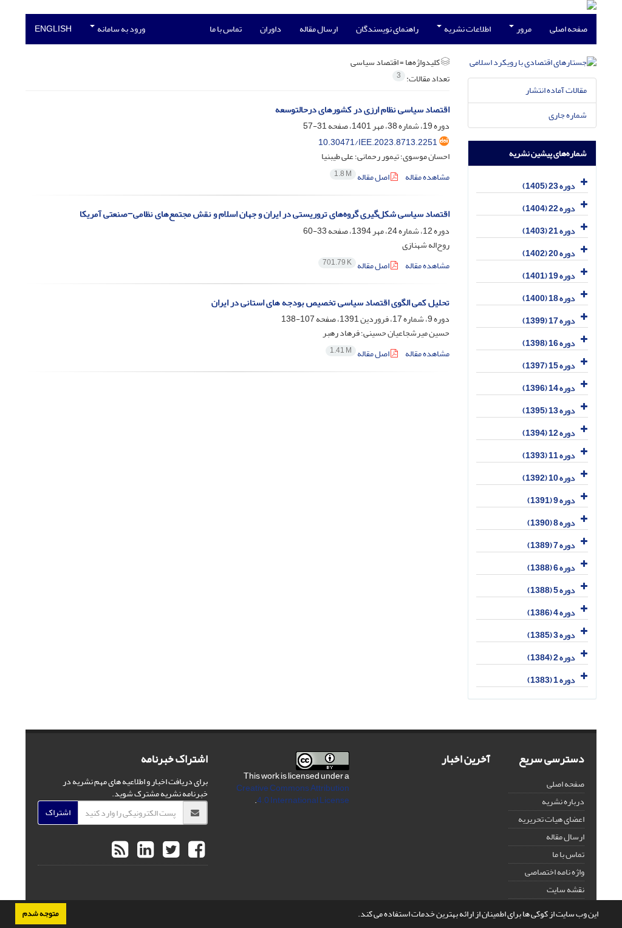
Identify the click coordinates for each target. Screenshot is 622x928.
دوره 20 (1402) (548, 253)
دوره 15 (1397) (548, 365)
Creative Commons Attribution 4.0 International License (292, 794)
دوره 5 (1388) (551, 590)
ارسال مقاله (318, 29)
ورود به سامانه (120, 29)
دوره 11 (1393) (548, 455)
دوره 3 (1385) (551, 635)
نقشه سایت (565, 889)
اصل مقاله (362, 177)
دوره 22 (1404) (548, 208)
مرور (523, 29)
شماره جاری (568, 115)
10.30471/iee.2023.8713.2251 (377, 142)
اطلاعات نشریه (467, 29)
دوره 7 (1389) (551, 545)
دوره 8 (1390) (551, 523)
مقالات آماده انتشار (556, 90)
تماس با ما (226, 29)
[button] (355, 915)
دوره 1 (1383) (551, 680)
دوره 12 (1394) (548, 433)
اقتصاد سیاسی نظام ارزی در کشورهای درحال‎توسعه (362, 109)
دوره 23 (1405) (548, 186)
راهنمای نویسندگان (387, 29)
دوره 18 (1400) (548, 298)
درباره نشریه (563, 801)
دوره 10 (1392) (548, 478)
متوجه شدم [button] (40, 913)
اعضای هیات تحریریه (551, 819)
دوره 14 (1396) (548, 388)
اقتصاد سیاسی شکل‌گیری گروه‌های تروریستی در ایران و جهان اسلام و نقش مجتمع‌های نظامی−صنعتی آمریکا (264, 214)
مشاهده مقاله (427, 177)
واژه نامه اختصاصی (554, 872)
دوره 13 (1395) (548, 410)
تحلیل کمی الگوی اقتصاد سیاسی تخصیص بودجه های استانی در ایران (330, 302)
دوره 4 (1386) (551, 613)
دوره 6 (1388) (551, 568)
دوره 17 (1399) (548, 321)
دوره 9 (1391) (551, 500)
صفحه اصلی (568, 29)
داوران (270, 29)
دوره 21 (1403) (548, 231)
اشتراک (58, 812)
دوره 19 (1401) (548, 276)
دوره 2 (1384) (551, 657)
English (53, 29)
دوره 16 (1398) (548, 343)
